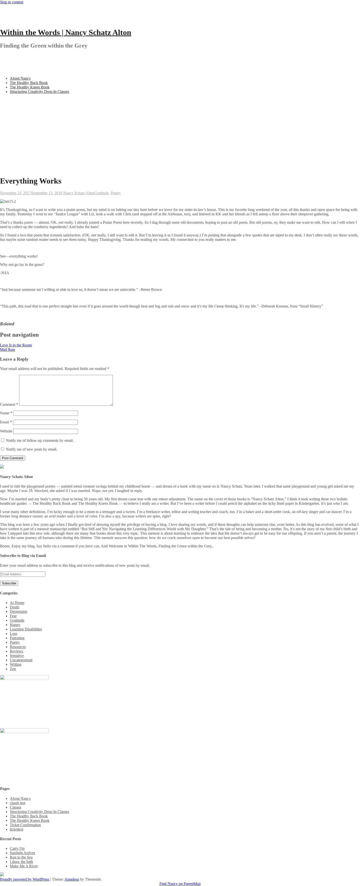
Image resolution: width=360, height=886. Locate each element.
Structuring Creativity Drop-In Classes (39, 91)
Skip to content (11, 2)
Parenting (17, 638)
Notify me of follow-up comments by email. (40, 440)
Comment (9, 404)
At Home (17, 603)
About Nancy (20, 78)
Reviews (16, 651)
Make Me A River (24, 866)
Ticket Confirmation (25, 825)
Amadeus (71, 879)
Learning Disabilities (26, 629)
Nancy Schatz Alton (78, 193)
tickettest (16, 829)
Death (14, 607)
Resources (18, 647)
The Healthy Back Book (29, 83)
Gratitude (101, 193)
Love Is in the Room (16, 345)
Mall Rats (7, 349)
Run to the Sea (21, 857)
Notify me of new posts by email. (31, 449)
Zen (13, 669)
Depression (18, 611)
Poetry (116, 193)
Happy (15, 625)
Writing (15, 664)
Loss (13, 633)
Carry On (17, 848)
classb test (17, 803)
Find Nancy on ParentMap (180, 884)
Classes (15, 807)
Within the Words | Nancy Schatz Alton (65, 32)
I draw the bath (21, 862)
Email (6, 422)
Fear (13, 616)
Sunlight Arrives (22, 853)
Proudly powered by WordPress (24, 879)
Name (6, 413)
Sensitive (17, 655)
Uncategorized (21, 660)
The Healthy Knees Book (29, 87)
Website (6, 431)
